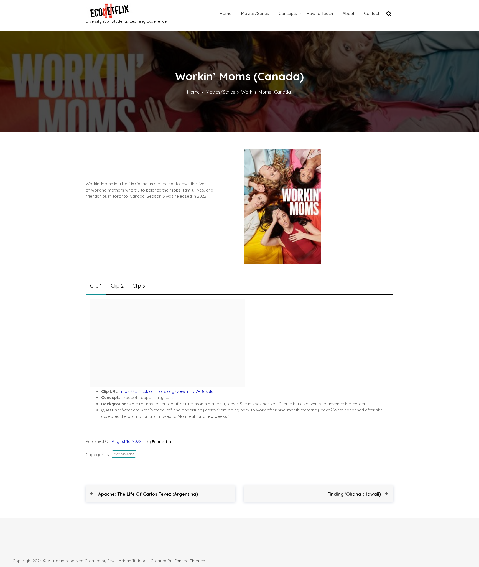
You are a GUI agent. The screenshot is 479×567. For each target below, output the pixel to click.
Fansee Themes (189, 560)
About (348, 13)
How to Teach (320, 13)
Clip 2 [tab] (117, 286)
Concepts (288, 13)
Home (225, 13)
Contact (371, 13)
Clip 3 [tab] (139, 286)
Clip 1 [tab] (96, 286)
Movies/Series (255, 13)
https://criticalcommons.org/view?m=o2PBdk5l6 (166, 391)
